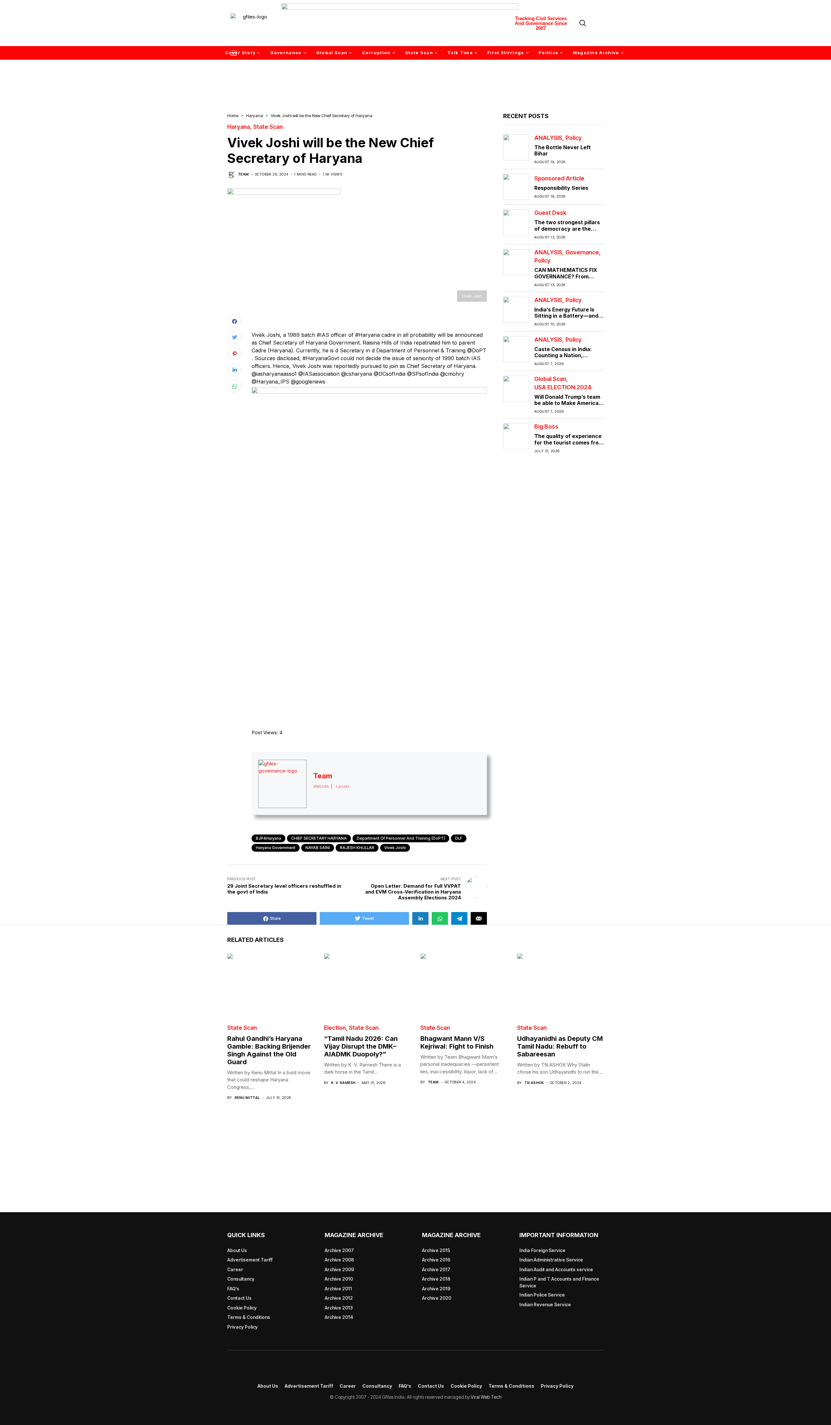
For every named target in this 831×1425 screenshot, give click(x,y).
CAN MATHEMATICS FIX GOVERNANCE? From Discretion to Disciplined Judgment (566, 279)
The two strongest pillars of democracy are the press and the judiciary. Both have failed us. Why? (568, 231)
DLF (458, 838)
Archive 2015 (436, 1250)
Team (243, 174)
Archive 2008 (339, 1259)
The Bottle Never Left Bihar (562, 150)
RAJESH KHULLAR (357, 847)
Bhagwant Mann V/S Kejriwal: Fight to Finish (456, 1042)
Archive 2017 (436, 1269)
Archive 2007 (339, 1250)
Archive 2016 (436, 1259)
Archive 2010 (339, 1279)
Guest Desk (550, 213)
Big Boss (546, 426)
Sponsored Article (559, 178)
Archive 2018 (436, 1279)
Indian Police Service (542, 1294)
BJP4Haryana (268, 838)
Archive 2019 (436, 1288)
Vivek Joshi (395, 847)
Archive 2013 (339, 1307)
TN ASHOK (534, 1083)
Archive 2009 (339, 1269)
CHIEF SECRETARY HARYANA (319, 838)
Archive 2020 (436, 1298)
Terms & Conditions (248, 1317)
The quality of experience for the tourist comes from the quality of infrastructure (568, 445)
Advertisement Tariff (250, 1259)
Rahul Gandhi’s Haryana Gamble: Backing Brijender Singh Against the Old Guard (269, 1050)
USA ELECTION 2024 (562, 387)
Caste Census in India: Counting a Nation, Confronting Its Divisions (566, 355)
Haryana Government (275, 847)
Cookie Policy (242, 1307)
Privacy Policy (242, 1327)
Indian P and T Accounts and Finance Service (559, 1282)
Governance (582, 252)
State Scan (268, 127)
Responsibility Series (561, 188)
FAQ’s (233, 1288)
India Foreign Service (542, 1250)
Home (232, 115)
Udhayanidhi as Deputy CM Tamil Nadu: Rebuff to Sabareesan (560, 1046)
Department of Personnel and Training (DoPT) (401, 838)
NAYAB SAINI (317, 847)
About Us (237, 1250)
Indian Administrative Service (551, 1259)
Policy (573, 137)
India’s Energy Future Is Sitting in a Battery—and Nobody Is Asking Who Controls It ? (566, 319)
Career (235, 1269)
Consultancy (240, 1279)
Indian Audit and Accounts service (556, 1269)
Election (335, 1028)
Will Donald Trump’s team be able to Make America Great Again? (567, 402)
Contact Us (239, 1298)
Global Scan (550, 379)
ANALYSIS (548, 137)
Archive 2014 (339, 1317)
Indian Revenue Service (545, 1304)
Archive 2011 (338, 1288)
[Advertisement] (415, 76)
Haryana (254, 115)
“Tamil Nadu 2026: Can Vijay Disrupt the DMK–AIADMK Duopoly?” (361, 1046)
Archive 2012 (339, 1298)
